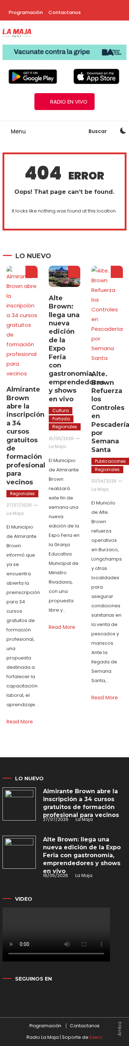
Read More (19, 721)
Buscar (98, 131)
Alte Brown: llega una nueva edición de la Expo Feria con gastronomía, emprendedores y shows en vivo (82, 855)
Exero (96, 1037)
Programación (26, 12)
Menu (17, 131)
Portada (61, 419)
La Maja (15, 513)
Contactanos (64, 12)
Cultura (60, 410)
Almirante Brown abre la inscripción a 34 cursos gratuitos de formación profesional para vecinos (25, 435)
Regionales (22, 493)
